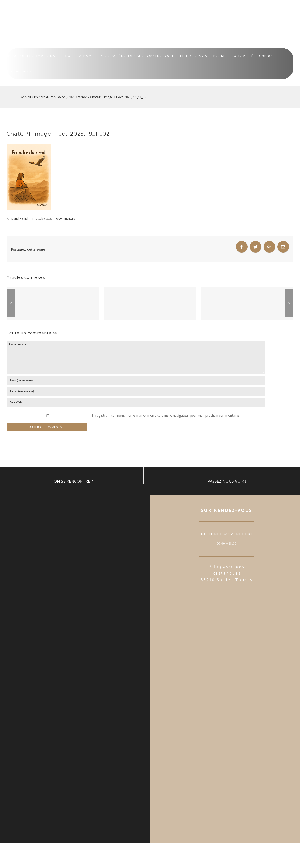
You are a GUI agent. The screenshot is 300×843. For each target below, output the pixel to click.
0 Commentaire (66, 218)
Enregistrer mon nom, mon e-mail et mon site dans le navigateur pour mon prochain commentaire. (166, 415)
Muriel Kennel (19, 218)
